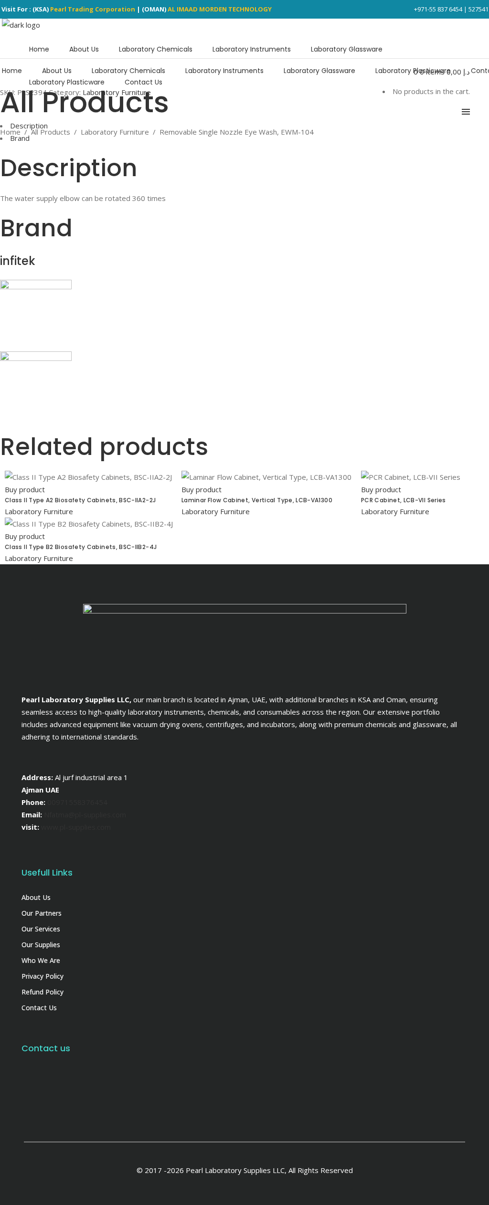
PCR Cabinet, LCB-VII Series (403, 500)
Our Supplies (40, 944)
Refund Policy (42, 991)
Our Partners (41, 913)
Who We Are (40, 960)
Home (10, 132)
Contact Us (39, 1007)
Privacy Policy (42, 976)
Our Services (40, 928)
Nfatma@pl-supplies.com (85, 814)
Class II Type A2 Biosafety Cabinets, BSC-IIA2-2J (80, 500)
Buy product (25, 489)
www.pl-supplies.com (76, 827)
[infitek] (36, 286)
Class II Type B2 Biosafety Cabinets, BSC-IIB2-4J (81, 547)
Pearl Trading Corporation (92, 9)
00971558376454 (77, 802)
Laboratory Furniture (115, 132)
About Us (36, 897)
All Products (50, 132)
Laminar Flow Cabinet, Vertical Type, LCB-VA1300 (256, 500)
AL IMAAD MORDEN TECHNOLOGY (220, 9)
